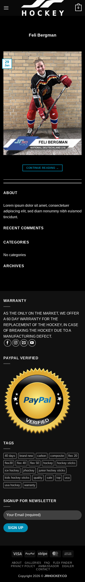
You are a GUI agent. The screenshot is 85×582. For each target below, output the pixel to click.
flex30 (9, 463)
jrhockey (28, 470)
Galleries (33, 562)
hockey (48, 463)
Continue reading (42, 167)
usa (67, 477)
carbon (41, 455)
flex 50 (34, 463)
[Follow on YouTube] (32, 343)
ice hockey (12, 470)
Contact (43, 569)
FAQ (47, 562)
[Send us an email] (24, 343)
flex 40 (21, 463)
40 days (10, 455)
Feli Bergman (42, 35)
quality (38, 477)
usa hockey (12, 485)
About (17, 562)
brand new (26, 455)
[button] (6, 7)
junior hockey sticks (52, 470)
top (58, 477)
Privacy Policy (23, 566)
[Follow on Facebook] (7, 343)
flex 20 (72, 455)
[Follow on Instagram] (15, 343)
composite (57, 455)
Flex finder (62, 562)
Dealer (68, 566)
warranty (29, 485)
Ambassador (48, 566)
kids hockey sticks (17, 477)
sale (49, 477)
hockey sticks (66, 463)
